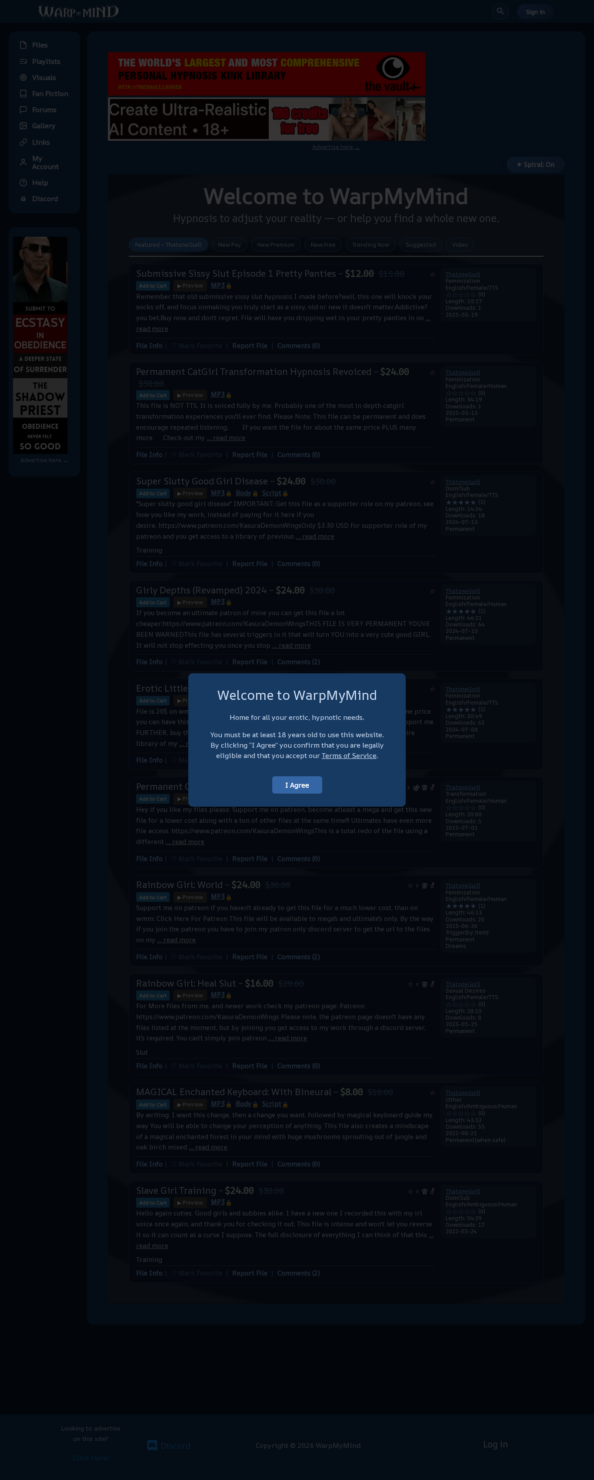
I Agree (297, 785)
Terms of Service (349, 755)
